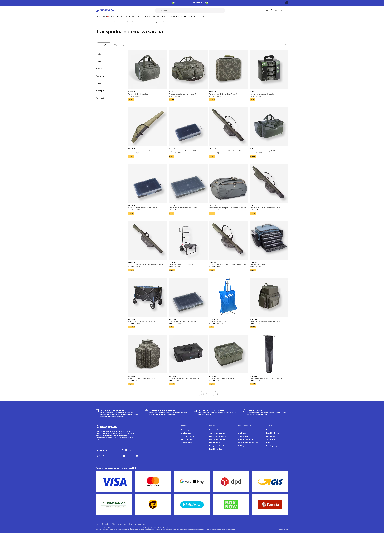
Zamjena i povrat (186, 442)
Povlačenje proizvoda (245, 439)
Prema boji (100, 98)
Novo (190, 16)
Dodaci (155, 16)
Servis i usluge (199, 16)
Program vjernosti (272, 430)
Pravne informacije (102, 524)
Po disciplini (100, 91)
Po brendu (99, 69)
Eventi (268, 442)
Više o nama (270, 439)
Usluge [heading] (212, 426)
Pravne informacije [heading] (245, 426)
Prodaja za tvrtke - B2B (217, 446)
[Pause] (286, 2)
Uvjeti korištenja (243, 430)
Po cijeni (99, 54)
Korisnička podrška (187, 430)
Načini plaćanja (186, 439)
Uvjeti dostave (186, 433)
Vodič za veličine (187, 446)
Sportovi (119, 16)
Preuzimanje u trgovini (188, 436)
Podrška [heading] (184, 426)
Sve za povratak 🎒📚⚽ (104, 16)
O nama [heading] (269, 426)
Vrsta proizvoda (102, 76)
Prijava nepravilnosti (119, 524)
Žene (139, 16)
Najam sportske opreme (217, 436)
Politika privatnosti (244, 446)
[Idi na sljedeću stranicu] (215, 393)
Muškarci (129, 16)
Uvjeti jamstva (243, 433)
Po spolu (99, 83)
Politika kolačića (243, 436)
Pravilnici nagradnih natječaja (248, 442)
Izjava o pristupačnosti (137, 524)
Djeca (147, 16)
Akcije (164, 16)
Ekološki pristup (271, 446)
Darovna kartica (214, 442)
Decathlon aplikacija (216, 449)
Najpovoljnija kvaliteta (178, 16)
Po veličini (99, 61)
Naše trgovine (271, 436)
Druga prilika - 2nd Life (217, 439)
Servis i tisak (213, 430)
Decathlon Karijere (272, 433)
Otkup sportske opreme (217, 433)
